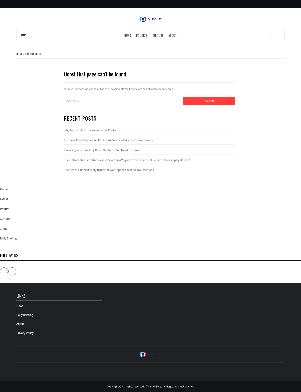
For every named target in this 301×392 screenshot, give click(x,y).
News (127, 35)
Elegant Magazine (166, 386)
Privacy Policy (25, 333)
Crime (3, 229)
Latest (4, 199)
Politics (141, 35)
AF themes (187, 386)
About (172, 35)
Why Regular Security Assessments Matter (90, 130)
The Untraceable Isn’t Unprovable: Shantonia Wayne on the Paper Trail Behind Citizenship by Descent (127, 160)
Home (4, 189)
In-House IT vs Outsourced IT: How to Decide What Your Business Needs (108, 140)
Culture (157, 35)
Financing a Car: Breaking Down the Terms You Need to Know (101, 150)
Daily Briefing (8, 238)
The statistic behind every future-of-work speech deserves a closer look (109, 170)
